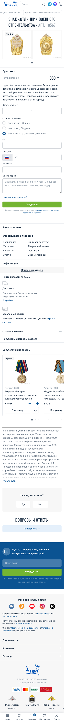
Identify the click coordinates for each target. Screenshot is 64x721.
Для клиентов (10, 640)
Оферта (14, 628)
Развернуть (9, 480)
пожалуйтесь (43, 613)
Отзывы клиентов (12, 331)
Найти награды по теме (16, 276)
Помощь (7, 656)
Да (23, 504)
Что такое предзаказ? (14, 197)
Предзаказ (8, 71)
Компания (8, 648)
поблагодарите (9, 616)
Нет (40, 504)
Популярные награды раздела (19, 338)
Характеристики (11, 227)
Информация (10, 263)
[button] (32, 420)
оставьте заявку (24, 623)
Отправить (32, 572)
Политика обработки (29, 628)
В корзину (17, 410)
